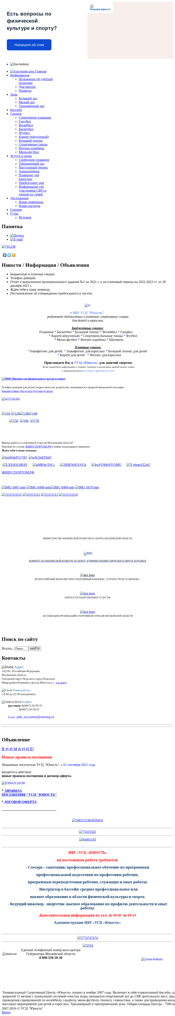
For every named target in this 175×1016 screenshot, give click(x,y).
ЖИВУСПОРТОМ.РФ (38, 446)
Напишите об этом (29, 45)
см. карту (61, 682)
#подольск (26, 391)
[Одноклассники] (14, 255)
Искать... (8, 648)
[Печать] (17, 235)
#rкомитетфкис (10, 391)
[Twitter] (9, 255)
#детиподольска (43, 391)
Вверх (6, 1012)
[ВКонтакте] (5, 255)
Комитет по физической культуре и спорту (39, 378)
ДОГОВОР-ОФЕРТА (20, 802)
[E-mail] (16, 239)
